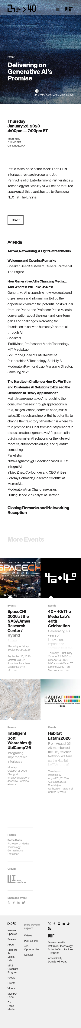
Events (11, 983)
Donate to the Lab (57, 961)
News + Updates (12, 932)
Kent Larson (54, 788)
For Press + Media (12, 1006)
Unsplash (68, 94)
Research (13, 939)
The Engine (28, 197)
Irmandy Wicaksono (19, 777)
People (11, 977)
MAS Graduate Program (13, 969)
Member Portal (12, 995)
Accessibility (55, 958)
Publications (31, 940)
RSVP (15, 220)
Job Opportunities (32, 947)
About (11, 944)
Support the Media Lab (12, 955)
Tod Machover (59, 668)
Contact (28, 954)
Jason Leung (52, 94)
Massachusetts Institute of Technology (60, 944)
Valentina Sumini (16, 666)
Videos (11, 988)
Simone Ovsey (56, 666)
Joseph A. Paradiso (18, 663)
